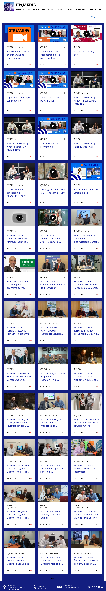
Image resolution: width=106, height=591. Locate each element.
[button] (75, 17)
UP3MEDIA (26, 4)
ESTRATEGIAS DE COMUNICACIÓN (30, 9)
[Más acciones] (32, 47)
